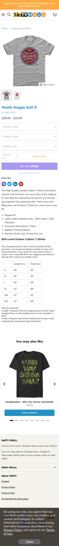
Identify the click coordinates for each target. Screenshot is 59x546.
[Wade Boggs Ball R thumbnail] (6, 95)
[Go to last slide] (5, 384)
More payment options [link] (29, 173)
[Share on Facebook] (4, 184)
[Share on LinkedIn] (15, 184)
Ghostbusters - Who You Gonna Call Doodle (29, 402)
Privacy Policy (13, 530)
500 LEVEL (10, 112)
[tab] (11, 420)
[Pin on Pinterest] (21, 184)
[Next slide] (54, 384)
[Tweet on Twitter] (9, 184)
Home (5, 28)
